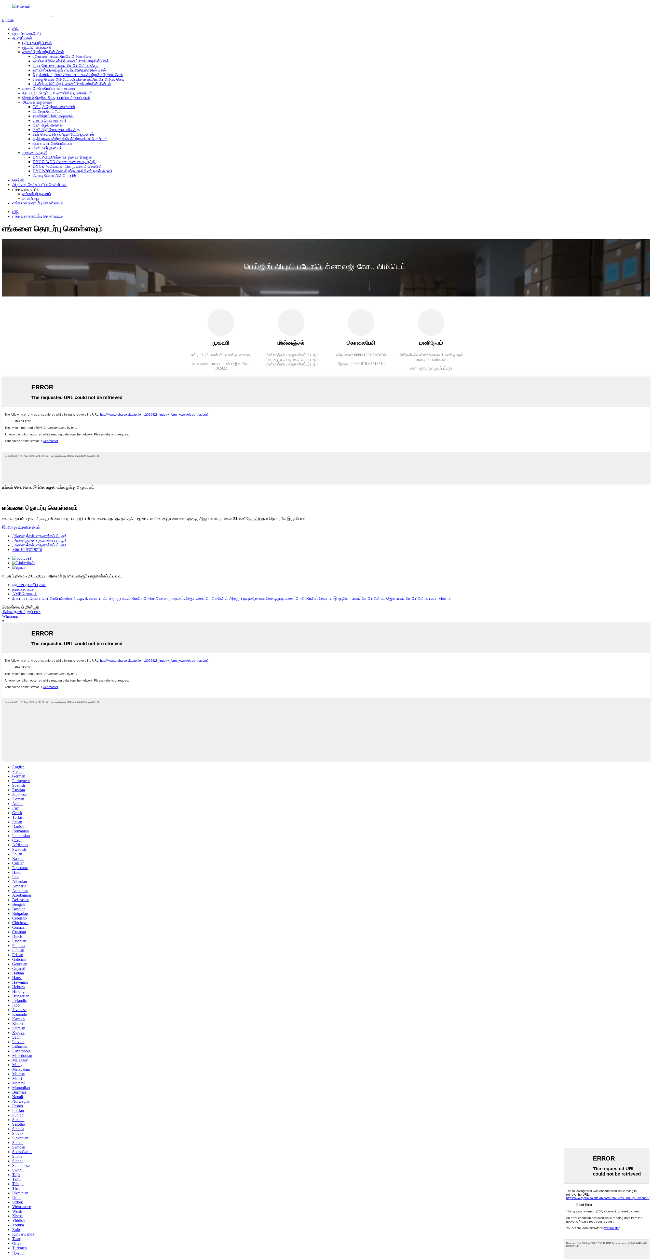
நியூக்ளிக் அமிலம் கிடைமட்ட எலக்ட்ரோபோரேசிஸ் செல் (78, 75)
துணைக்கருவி (34, 152)
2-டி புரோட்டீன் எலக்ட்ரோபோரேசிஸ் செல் (66, 65)
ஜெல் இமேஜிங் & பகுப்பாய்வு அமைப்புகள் (56, 97)
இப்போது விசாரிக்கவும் (21, 527)
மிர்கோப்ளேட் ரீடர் (47, 111)
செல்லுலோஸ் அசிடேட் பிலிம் (56, 175)
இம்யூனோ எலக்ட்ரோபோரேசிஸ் (358, 598)
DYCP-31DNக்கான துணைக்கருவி (62, 157)
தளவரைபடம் (23, 589)
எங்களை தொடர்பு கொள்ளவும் (37, 203)
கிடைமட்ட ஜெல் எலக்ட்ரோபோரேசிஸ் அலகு (47, 598)
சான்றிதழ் (30, 198)
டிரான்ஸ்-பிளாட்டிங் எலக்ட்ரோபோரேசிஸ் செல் (69, 70)
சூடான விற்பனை (36, 47)
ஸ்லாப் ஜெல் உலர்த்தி (49, 120)
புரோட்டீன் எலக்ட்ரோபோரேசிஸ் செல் (62, 56)
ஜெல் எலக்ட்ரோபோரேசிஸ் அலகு (212, 598)
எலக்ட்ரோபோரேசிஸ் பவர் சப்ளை (48, 88)
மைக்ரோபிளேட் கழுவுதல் (53, 116)
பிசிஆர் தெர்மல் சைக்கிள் (54, 107)
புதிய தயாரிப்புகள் (37, 42)
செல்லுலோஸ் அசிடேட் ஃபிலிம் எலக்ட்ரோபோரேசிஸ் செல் (79, 79)
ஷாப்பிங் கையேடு (26, 33)
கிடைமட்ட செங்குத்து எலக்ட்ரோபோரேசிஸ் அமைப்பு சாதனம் (134, 598)
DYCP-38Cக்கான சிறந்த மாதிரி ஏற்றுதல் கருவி (72, 171)
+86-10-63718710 (27, 549)
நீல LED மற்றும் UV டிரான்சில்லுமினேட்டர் (57, 93)
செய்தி (18, 180)
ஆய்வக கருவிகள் (37, 102)
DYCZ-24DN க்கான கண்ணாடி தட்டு (64, 162)
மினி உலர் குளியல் (47, 148)
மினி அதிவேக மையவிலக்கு (56, 130)
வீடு (15, 29)
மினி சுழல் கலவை (48, 125)
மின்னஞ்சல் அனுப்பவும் (21, 612)
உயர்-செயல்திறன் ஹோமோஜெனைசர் (63, 134)
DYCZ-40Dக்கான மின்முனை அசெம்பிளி (68, 166)
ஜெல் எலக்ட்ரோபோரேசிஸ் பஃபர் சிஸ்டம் (418, 598)
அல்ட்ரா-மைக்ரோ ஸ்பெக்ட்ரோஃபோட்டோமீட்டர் (70, 139)
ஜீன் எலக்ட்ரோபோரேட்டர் (52, 143)
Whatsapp (10, 616)
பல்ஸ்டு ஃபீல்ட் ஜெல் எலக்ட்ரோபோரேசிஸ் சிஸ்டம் (72, 84)
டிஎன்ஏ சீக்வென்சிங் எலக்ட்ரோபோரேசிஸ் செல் (71, 61)
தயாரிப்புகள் (22, 38)
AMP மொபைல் (24, 594)
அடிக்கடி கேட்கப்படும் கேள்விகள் (39, 184)
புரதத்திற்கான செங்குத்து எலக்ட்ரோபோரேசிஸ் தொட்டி (286, 598)
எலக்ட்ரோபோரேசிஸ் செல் (43, 52)
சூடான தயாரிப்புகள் (29, 585)
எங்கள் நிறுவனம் (36, 194)
